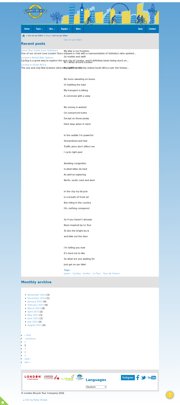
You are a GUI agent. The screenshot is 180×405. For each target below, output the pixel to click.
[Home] (35, 11)
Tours (38, 29)
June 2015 (33, 318)
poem (67, 273)
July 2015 (33, 321)
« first (27, 335)
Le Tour (97, 273)
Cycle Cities (80, 377)
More (78, 29)
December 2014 (37, 298)
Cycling (77, 273)
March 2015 (34, 308)
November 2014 (37, 294)
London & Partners (33, 377)
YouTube (152, 377)
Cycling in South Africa (33, 64)
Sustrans (67, 377)
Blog (48, 36)
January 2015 (35, 301)
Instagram (128, 377)
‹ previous (30, 338)
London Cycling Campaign (52, 377)
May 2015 (33, 315)
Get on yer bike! (73, 39)
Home (27, 29)
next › (27, 359)
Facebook (137, 377)
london (86, 273)
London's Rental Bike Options (37, 57)
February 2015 (36, 305)
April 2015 (33, 311)
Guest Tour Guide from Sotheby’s (39, 50)
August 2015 (35, 325)
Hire (51, 29)
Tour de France (111, 273)
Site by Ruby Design (36, 400)
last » (27, 362)
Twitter (143, 378)
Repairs (64, 29)
